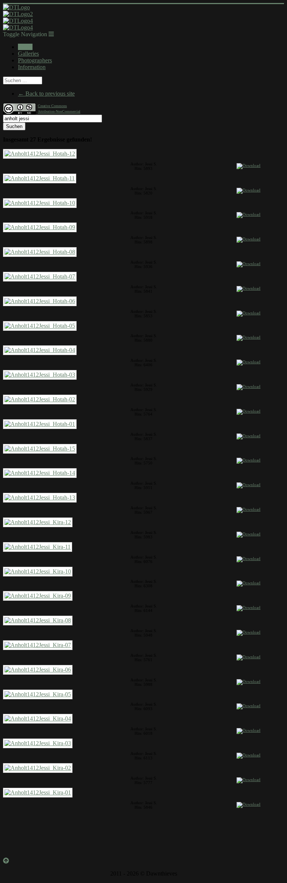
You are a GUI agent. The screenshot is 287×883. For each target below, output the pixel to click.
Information (32, 67)
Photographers (35, 60)
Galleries (28, 53)
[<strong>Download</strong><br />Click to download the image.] (248, 167)
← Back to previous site (46, 93)
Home (25, 47)
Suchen (14, 126)
